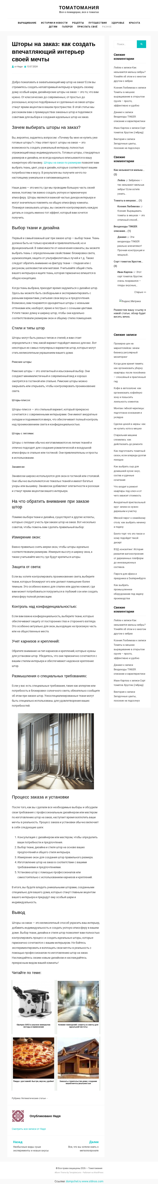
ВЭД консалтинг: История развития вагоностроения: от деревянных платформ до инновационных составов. (129, 558)
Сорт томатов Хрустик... (128, 261)
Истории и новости (54, 23)
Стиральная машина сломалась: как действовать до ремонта (128, 440)
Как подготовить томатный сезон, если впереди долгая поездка (130, 455)
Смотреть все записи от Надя (29, 1128)
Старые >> (140, 292)
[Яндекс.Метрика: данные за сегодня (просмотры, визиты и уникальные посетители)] (130, 301)
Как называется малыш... (129, 170)
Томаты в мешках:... (126, 200)
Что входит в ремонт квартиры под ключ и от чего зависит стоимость (128, 491)
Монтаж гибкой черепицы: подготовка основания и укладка (129, 413)
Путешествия (98, 23)
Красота (134, 23)
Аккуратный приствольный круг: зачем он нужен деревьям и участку (129, 507)
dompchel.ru (73, 1181)
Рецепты (78, 23)
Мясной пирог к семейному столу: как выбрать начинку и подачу (130, 522)
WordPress (98, 1172)
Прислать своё (87, 26)
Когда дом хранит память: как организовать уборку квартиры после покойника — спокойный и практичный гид (130, 372)
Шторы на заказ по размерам (62, 162)
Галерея (67, 26)
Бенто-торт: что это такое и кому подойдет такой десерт (129, 538)
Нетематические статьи (33, 1098)
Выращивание (27, 23)
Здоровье (117, 23)
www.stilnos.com (92, 1181)
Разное (107, 26)
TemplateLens (75, 1172)
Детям (53, 26)
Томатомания (79, 7)
